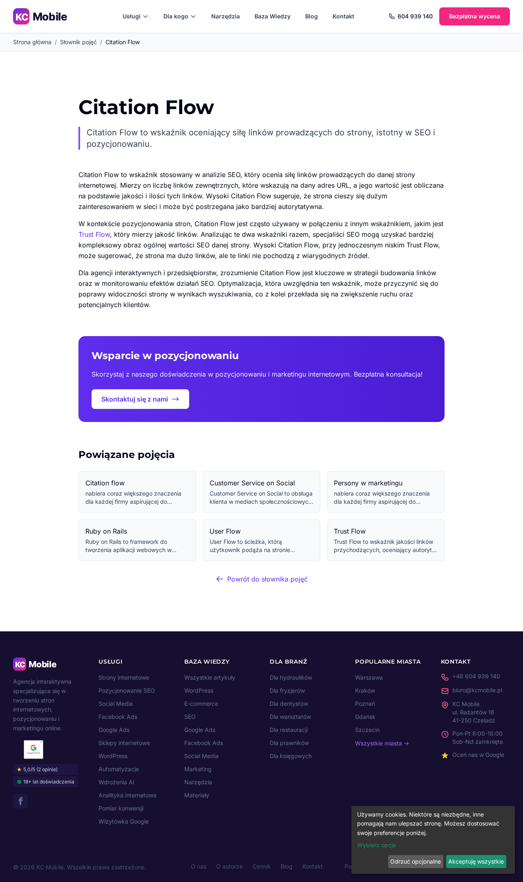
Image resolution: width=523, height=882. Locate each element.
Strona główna (32, 41)
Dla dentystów (289, 703)
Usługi (132, 16)
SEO (190, 716)
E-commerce (201, 703)
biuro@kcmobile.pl (477, 690)
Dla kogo (175, 16)
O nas (198, 866)
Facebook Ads (117, 716)
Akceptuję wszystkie (476, 861)
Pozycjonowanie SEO (126, 690)
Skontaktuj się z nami (134, 399)
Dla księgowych (291, 755)
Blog (311, 16)
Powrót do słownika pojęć (267, 579)
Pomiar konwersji (120, 808)
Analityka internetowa (127, 795)
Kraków (365, 690)
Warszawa (369, 677)
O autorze (229, 866)
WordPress (112, 755)
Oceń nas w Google (478, 754)
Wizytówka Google (123, 821)
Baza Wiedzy (273, 16)
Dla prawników (289, 742)
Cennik (262, 866)
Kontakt (343, 16)
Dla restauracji (289, 729)
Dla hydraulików (291, 677)
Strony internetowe (123, 677)
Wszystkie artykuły (209, 677)
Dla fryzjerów (287, 690)
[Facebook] (20, 801)
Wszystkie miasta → (382, 743)
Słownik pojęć (78, 41)
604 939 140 (415, 16)
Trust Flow (94, 234)
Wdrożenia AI (116, 782)
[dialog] (433, 840)
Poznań (365, 703)
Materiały (196, 795)
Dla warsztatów (290, 716)
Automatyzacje (118, 768)
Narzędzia (225, 16)
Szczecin (367, 729)
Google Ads (114, 729)
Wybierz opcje (376, 845)
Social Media (115, 703)
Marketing (198, 768)
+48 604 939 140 (476, 676)
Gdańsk (365, 716)
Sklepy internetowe (124, 742)
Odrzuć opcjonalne (415, 861)
